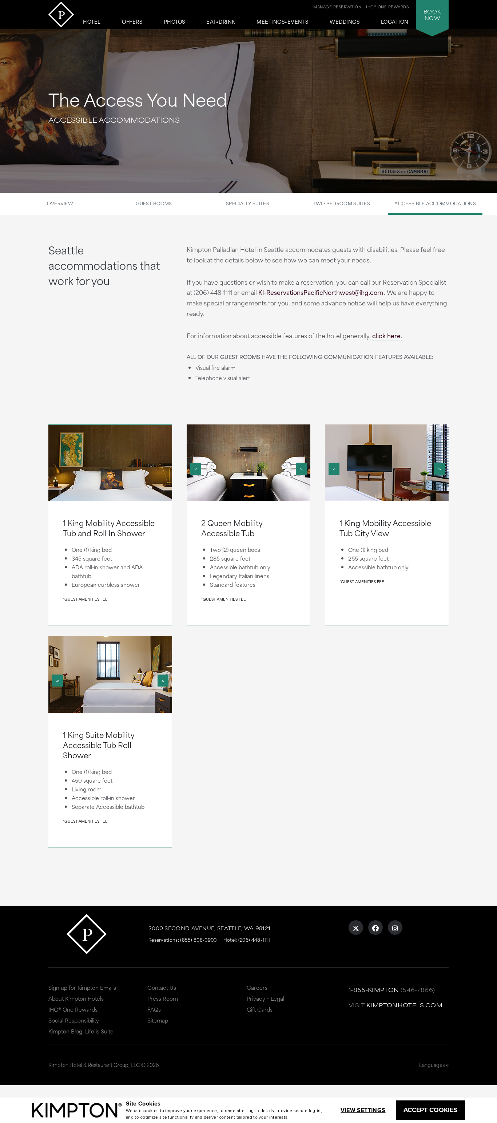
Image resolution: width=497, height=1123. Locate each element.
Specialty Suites (247, 203)
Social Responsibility (73, 1020)
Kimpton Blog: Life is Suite (81, 1031)
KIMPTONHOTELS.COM (404, 1005)
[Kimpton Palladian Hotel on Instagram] (395, 927)
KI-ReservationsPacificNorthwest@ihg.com (320, 292)
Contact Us (161, 987)
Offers (132, 22)
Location (395, 22)
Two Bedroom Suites (341, 203)
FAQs (154, 1009)
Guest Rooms (154, 203)
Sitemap (157, 1020)
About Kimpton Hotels (76, 998)
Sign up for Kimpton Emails (82, 987)
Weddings (344, 22)
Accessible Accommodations (435, 203)
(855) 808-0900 (198, 939)
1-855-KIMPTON (374, 989)
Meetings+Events (283, 22)
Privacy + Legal (265, 998)
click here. (387, 335)
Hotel (92, 22)
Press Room (162, 998)
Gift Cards (260, 1009)
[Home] (61, 14)
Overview (60, 203)
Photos (174, 22)
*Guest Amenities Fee (85, 599)
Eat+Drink (220, 22)
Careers (257, 987)
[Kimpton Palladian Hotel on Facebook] (375, 927)
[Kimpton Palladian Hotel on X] (356, 927)
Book (432, 14)
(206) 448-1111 (254, 939)
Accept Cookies (430, 1110)
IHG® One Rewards (73, 1009)
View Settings (363, 1110)
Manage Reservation (337, 6)
